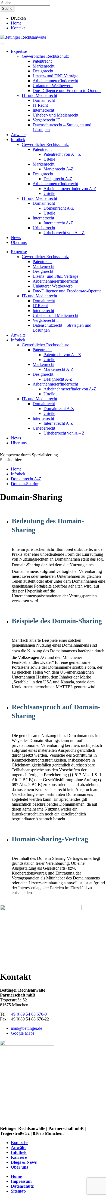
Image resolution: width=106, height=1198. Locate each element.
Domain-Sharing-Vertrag (50, 839)
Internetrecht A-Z (58, 223)
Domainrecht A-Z (58, 208)
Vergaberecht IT (46, 120)
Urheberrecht (44, 227)
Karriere (19, 1157)
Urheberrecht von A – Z (64, 232)
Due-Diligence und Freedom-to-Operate (67, 90)
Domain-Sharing (25, 483)
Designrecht (43, 71)
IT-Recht (40, 105)
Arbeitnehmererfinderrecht (55, 80)
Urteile (49, 159)
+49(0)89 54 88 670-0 (28, 1014)
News (16, 237)
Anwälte (18, 134)
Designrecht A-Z (57, 178)
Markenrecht (43, 66)
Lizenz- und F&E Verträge (55, 76)
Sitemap (18, 1191)
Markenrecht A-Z (58, 169)
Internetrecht (43, 110)
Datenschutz (22, 1186)
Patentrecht (42, 61)
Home (16, 23)
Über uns (19, 242)
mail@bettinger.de (26, 1028)
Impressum (21, 1181)
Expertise (19, 51)
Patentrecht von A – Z (62, 154)
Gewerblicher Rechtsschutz (45, 56)
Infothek (18, 139)
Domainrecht (44, 100)
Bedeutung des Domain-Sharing (48, 525)
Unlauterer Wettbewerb (53, 85)
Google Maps (22, 1033)
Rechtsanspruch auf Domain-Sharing (56, 711)
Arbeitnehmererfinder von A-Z (69, 188)
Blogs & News (24, 1162)
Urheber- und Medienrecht (55, 115)
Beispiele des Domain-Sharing (57, 621)
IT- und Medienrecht (39, 95)
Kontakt (18, 28)
